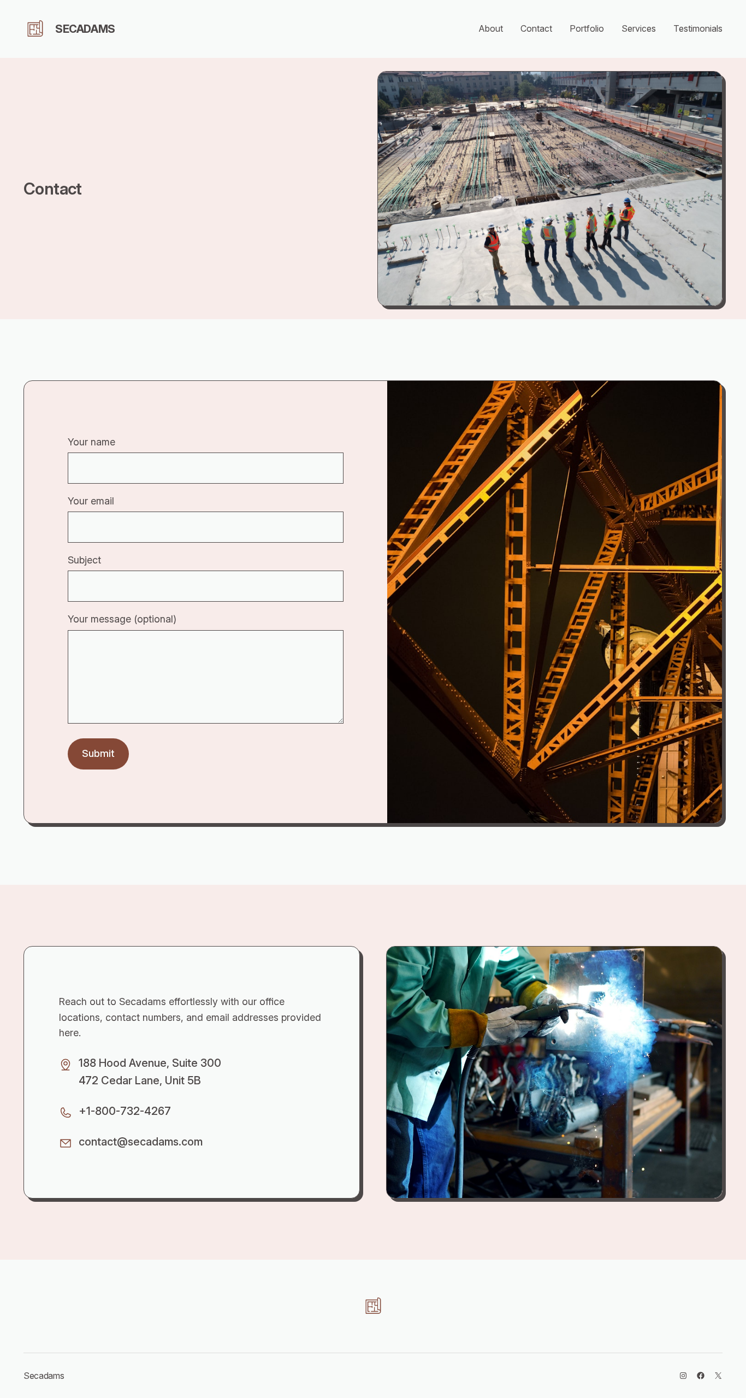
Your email (91, 501)
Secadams (85, 29)
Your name (91, 442)
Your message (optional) (122, 619)
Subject (84, 560)
